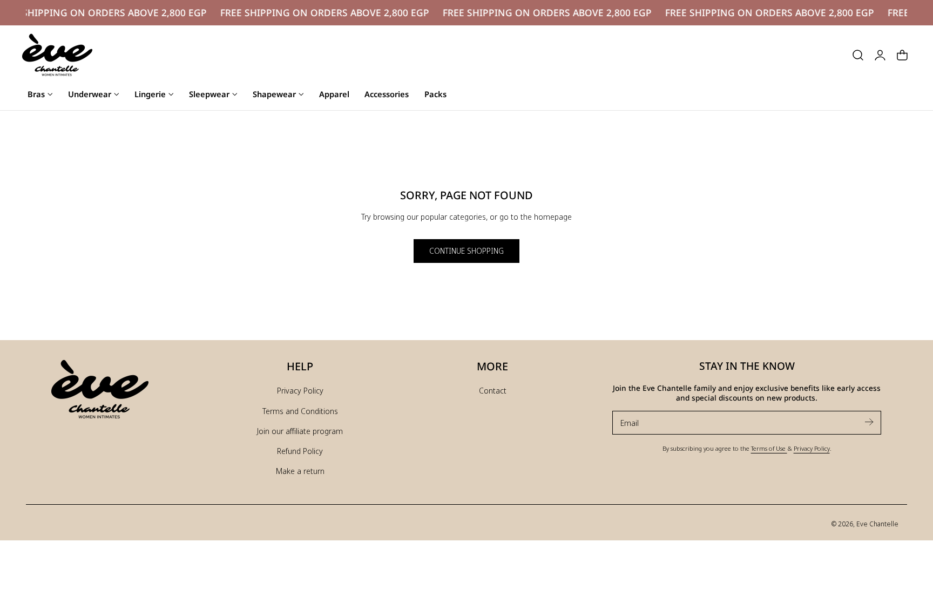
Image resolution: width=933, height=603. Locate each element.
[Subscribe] (869, 421)
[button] (858, 55)
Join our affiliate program (300, 430)
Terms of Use (769, 448)
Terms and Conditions (300, 410)
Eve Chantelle (877, 524)
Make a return (300, 470)
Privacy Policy (300, 390)
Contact (492, 390)
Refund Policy (300, 450)
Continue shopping (466, 251)
